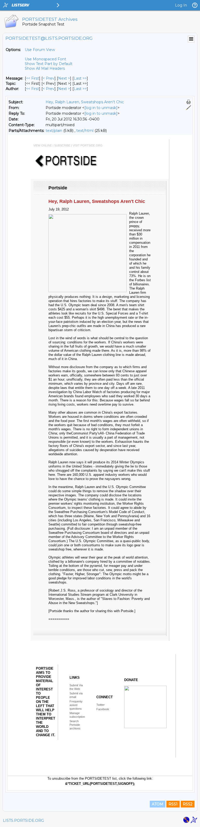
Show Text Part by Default (48, 63)
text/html (84, 130)
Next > (64, 78)
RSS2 (187, 804)
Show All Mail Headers (45, 68)
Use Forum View (40, 49)
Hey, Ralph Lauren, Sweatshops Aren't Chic (85, 102)
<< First (32, 78)
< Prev (48, 78)
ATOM (157, 804)
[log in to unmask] (100, 107)
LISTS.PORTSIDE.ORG (23, 820)
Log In (181, 5)
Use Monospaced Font (45, 59)
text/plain (54, 130)
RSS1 (173, 804)
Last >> (80, 78)
